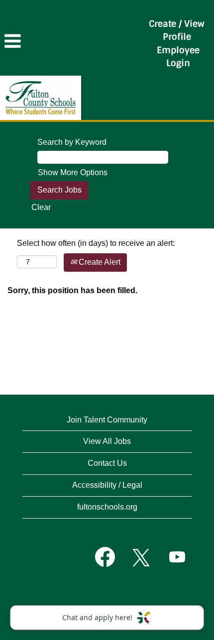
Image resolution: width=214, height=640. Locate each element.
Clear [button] (41, 207)
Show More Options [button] (72, 172)
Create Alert (98, 262)
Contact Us (107, 463)
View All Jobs (107, 441)
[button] (71, 41)
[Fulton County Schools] (40, 98)
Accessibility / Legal (107, 485)
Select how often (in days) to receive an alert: (96, 243)
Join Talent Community (107, 420)
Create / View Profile (177, 30)
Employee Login (178, 56)
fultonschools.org (107, 507)
